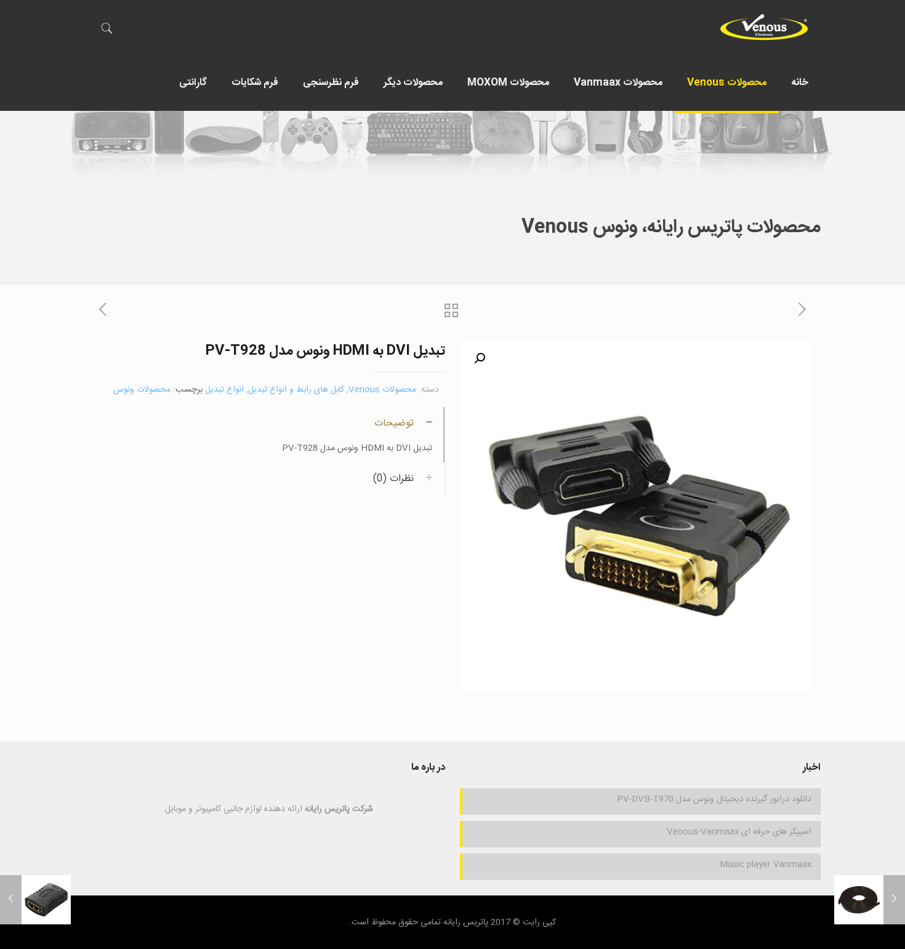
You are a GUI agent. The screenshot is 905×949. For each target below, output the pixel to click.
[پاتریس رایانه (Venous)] (763, 27)
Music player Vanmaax (765, 864)
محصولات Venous (382, 389)
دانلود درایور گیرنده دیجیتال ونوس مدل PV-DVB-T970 (714, 799)
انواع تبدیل (224, 389)
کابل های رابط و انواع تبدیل (296, 389)
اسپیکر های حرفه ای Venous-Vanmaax (739, 832)
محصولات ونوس (142, 389)
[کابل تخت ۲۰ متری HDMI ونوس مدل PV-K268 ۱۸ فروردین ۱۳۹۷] (869, 899)
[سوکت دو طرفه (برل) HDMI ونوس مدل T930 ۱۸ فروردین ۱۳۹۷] (35, 899)
